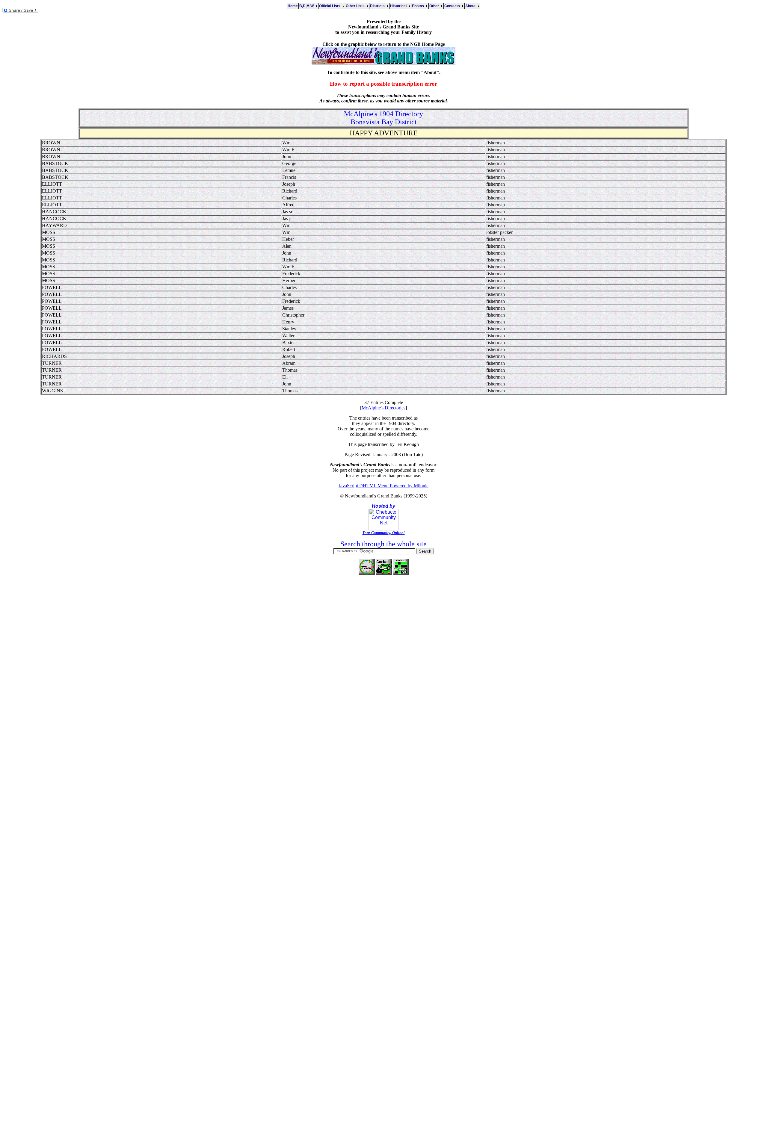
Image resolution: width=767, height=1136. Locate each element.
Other (435, 6)
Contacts (453, 6)
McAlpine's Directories (383, 407)
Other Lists (356, 6)
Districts (378, 6)
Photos (419, 6)
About (471, 6)
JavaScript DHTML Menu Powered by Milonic (383, 485)
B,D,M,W (307, 6)
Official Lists (330, 6)
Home (293, 6)
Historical (399, 6)
